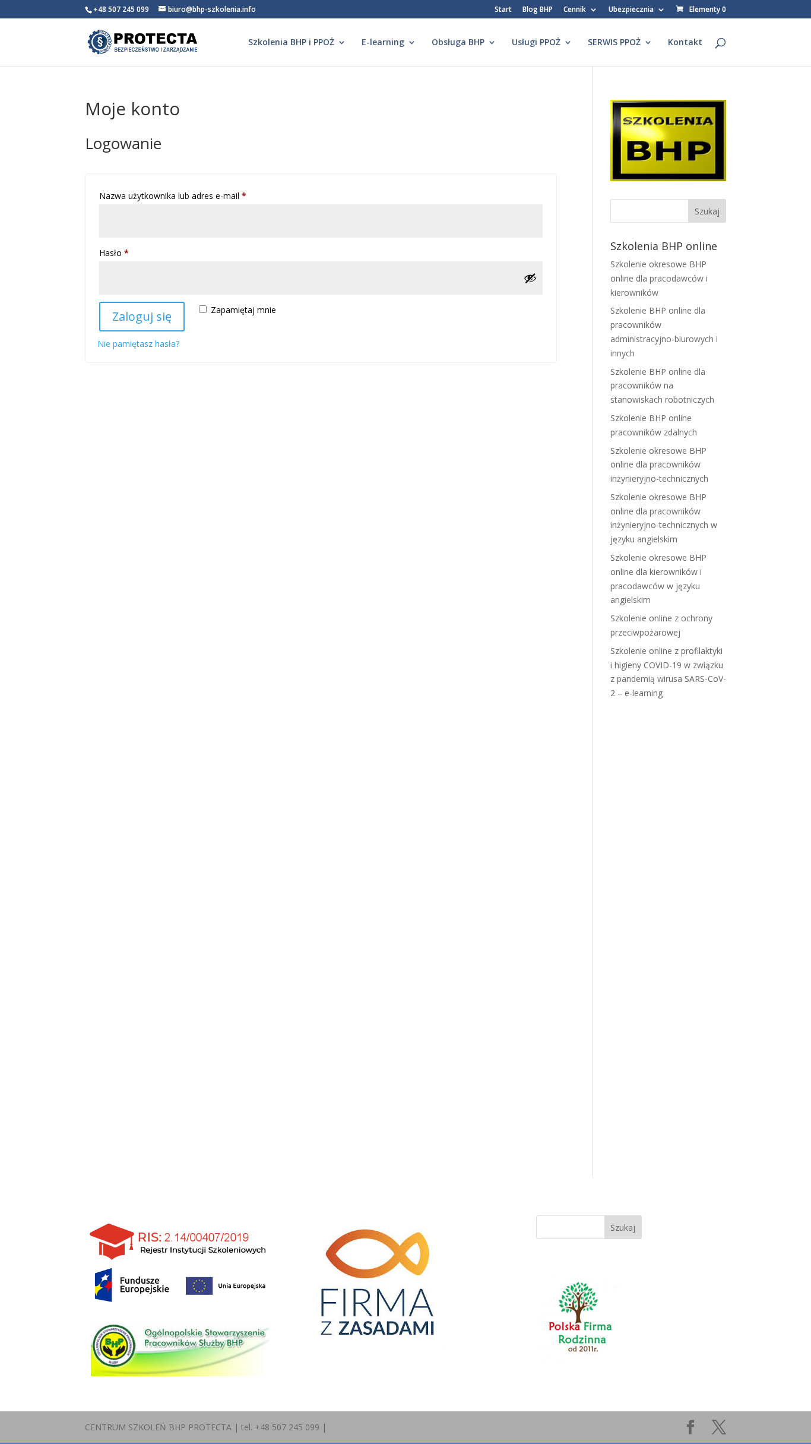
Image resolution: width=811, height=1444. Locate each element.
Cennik (574, 10)
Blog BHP (537, 10)
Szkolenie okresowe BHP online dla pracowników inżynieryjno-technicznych (659, 465)
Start (503, 10)
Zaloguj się (142, 316)
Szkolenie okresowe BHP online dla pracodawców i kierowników (659, 278)
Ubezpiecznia (631, 10)
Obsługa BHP (458, 43)
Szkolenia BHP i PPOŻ (291, 43)
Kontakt (685, 43)
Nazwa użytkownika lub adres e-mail (194, 195)
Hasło (135, 252)
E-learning (383, 43)
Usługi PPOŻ (536, 43)
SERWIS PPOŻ (614, 43)
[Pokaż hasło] (530, 278)
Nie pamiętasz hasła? (138, 343)
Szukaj (622, 1227)
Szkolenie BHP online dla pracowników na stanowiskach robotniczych (662, 386)
